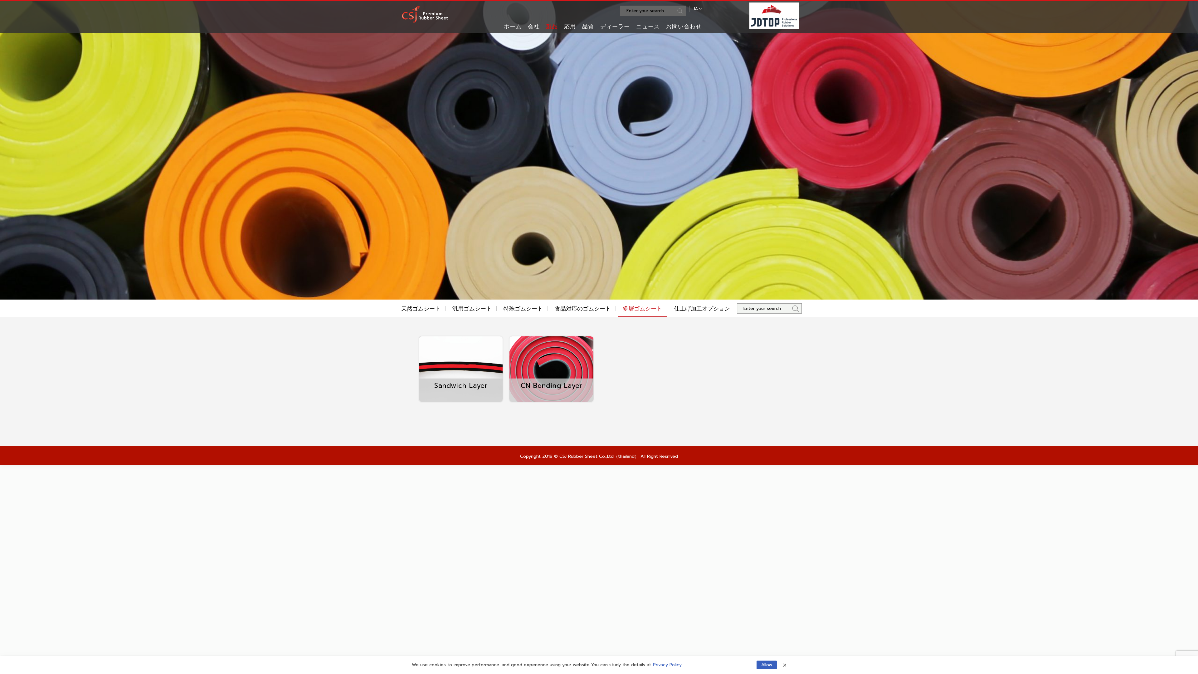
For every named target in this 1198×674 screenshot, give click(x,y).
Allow (766, 665)
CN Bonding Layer (551, 386)
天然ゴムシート (421, 308)
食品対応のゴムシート (583, 308)
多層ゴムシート (642, 308)
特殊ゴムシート (523, 308)
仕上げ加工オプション (702, 308)
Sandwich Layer (461, 386)
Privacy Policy (667, 665)
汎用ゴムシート (472, 308)
